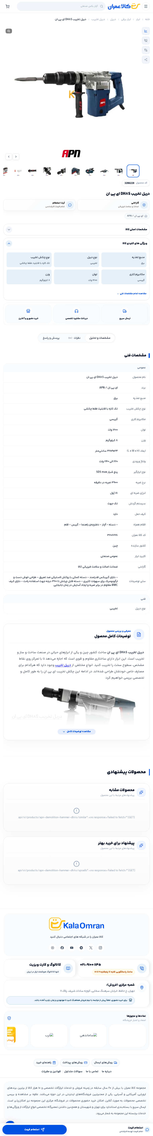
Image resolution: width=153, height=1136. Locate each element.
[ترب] (49, 1035)
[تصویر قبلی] (16, 156)
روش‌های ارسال (103, 1062)
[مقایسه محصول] (146, 50)
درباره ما (107, 1072)
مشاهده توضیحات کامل (79, 731)
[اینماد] (127, 1035)
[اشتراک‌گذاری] (146, 60)
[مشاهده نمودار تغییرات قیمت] (146, 31)
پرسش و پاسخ (51, 338)
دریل (113, 19)
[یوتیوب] (72, 948)
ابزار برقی (126, 19)
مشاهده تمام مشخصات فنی (131, 293)
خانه (147, 19)
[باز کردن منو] (146, 6)
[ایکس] (91, 948)
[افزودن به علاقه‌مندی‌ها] (146, 41)
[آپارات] (53, 948)
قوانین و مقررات (51, 1072)
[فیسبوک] (62, 948)
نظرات (74, 338)
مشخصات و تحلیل (99, 338)
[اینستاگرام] (100, 948)
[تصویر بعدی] (9, 156)
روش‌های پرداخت (73, 1062)
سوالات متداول (73, 1072)
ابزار (138, 19)
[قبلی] (142, 1035)
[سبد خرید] (7, 6)
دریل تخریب (98, 19)
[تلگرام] (81, 948)
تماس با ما (92, 1072)
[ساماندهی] (88, 1035)
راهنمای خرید (43, 1062)
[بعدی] (10, 1035)
